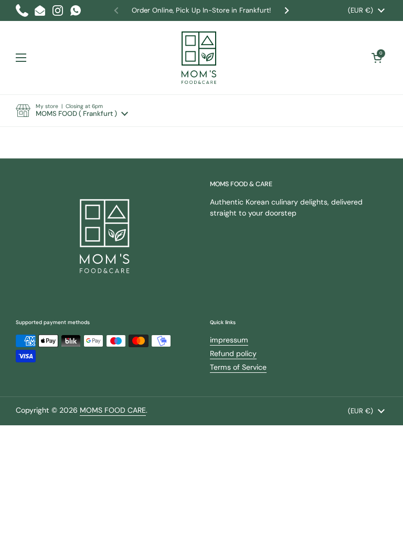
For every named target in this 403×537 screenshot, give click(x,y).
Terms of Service (238, 367)
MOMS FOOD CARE (113, 410)
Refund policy (233, 353)
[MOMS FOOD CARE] (199, 57)
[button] (72, 110)
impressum (229, 340)
